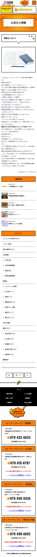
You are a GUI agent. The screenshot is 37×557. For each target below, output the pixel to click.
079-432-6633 (20, 437)
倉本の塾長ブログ (8, 249)
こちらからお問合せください (20, 475)
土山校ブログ (9, 339)
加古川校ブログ (22, 172)
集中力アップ (9, 317)
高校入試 (8, 270)
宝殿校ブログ (9, 344)
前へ (9, 375)
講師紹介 (6, 359)
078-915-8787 (20, 463)
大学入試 (8, 260)
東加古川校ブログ (11, 349)
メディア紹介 (7, 244)
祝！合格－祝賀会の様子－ (17, 205)
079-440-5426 (20, 498)
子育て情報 (6, 323)
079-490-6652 (20, 534)
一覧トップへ (18, 375)
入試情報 (6, 255)
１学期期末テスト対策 (15, 186)
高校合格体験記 (10, 276)
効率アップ (8, 297)
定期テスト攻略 (10, 307)
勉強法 (5, 281)
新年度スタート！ (14, 214)
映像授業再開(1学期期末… (17, 196)
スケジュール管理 (11, 286)
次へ (27, 375)
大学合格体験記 (10, 265)
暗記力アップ (9, 312)
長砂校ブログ (9, 354)
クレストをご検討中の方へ (11, 238)
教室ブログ (6, 328)
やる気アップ (9, 291)
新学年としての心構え (15, 223)
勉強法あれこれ (10, 302)
